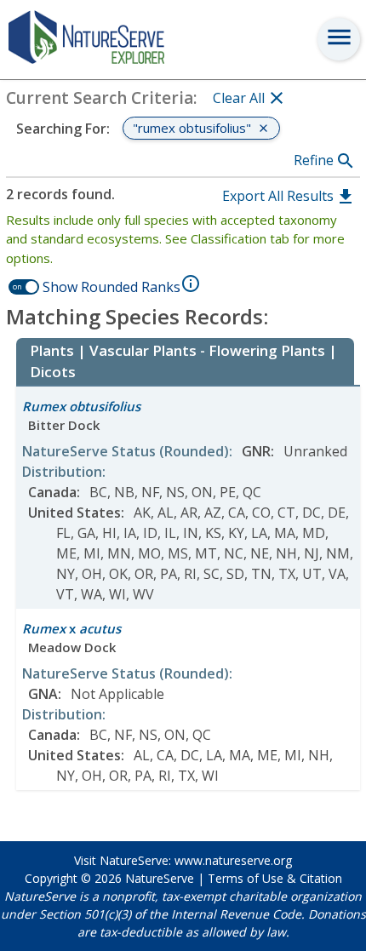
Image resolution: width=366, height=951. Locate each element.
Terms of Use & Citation (275, 878)
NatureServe (159, 878)
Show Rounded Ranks (111, 287)
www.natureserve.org (233, 860)
